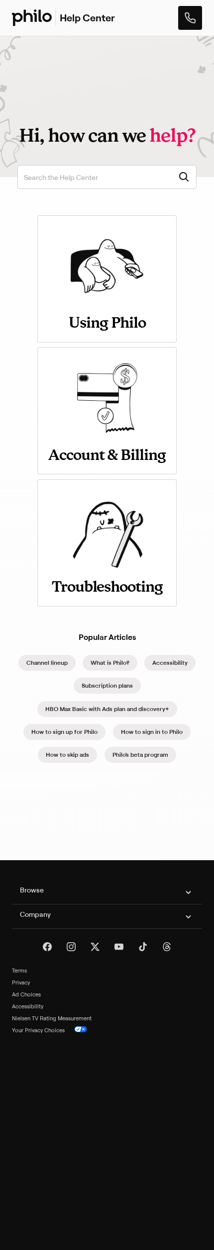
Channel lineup (47, 662)
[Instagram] (71, 947)
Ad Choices (26, 994)
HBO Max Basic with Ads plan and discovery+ (107, 709)
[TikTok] (143, 947)
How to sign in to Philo (152, 731)
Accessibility (170, 662)
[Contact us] (190, 18)
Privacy (21, 982)
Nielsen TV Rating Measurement (52, 1018)
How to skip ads (67, 754)
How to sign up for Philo (64, 731)
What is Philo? (110, 662)
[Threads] (167, 947)
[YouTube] (119, 947)
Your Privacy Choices (38, 1030)
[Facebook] (47, 947)
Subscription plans (107, 685)
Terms (19, 971)
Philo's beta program (140, 754)
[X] (95, 947)
